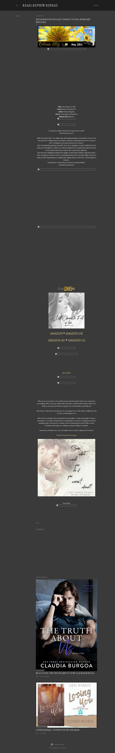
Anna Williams (62, 748)
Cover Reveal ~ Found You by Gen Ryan (58, 730)
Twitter (74, 435)
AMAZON (56, 333)
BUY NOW (66, 373)
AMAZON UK (74, 333)
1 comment (43, 733)
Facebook (66, 435)
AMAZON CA (76, 340)
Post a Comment (44, 676)
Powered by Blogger (59, 744)
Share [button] (18, 16)
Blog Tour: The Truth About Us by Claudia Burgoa (65, 673)
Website (59, 435)
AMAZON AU (56, 340)
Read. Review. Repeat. (40, 5)
